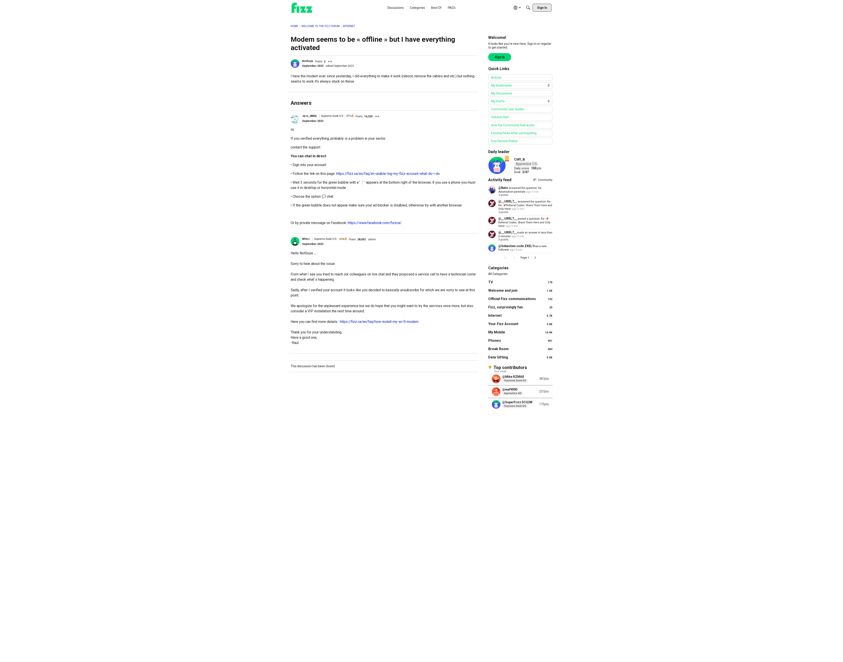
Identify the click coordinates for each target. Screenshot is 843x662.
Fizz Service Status (504, 141)
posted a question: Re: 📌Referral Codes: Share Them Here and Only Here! (524, 222)
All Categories (498, 274)
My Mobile (520, 332)
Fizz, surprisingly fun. (520, 307)
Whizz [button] (306, 239)
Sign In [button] (500, 57)
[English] (302, 8)
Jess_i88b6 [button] (309, 116)
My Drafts (520, 101)
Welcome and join (520, 290)
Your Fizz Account (520, 324)
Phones (520, 340)
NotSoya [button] (307, 61)
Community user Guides (507, 109)
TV (520, 282)
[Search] (528, 8)
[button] (295, 63)
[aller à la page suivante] (535, 257)
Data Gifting (520, 357)
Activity (496, 77)
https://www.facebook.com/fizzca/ (375, 223)
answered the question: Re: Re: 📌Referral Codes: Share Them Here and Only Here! (525, 205)
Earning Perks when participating (514, 133)
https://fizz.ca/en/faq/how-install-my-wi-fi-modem (379, 322)
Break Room (520, 349)
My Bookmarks (520, 85)
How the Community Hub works (513, 125)
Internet (520, 315)
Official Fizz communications (520, 299)
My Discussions (501, 93)
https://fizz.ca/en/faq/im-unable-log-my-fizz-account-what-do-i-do (388, 174)
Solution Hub (500, 117)
